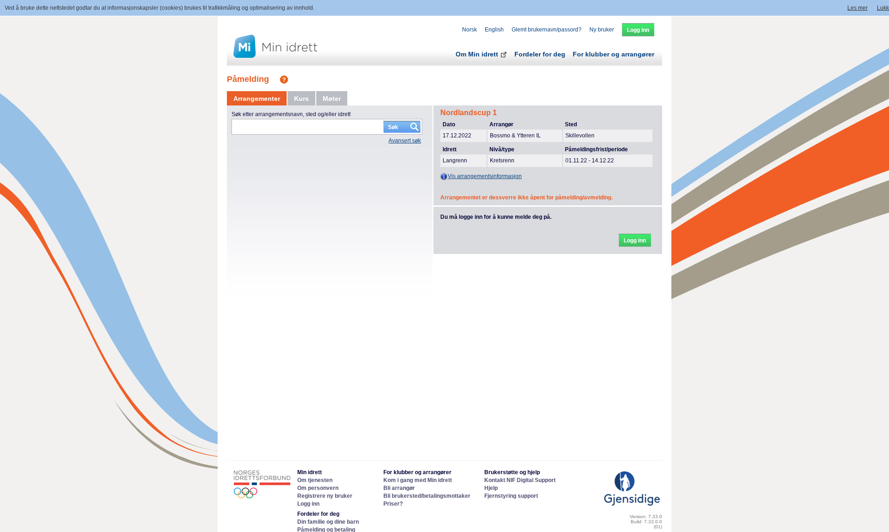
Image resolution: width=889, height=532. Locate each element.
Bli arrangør (399, 488)
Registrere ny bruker (324, 496)
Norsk (469, 29)
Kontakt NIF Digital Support (520, 480)
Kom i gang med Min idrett (417, 480)
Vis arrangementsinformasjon (485, 176)
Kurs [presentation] (301, 98)
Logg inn (308, 504)
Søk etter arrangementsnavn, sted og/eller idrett (291, 114)
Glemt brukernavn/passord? (547, 29)
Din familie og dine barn (328, 522)
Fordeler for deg (539, 54)
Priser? (393, 504)
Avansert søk (404, 140)
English (494, 29)
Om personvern (317, 488)
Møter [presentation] (332, 98)
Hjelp (491, 488)
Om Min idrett (478, 54)
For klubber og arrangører (613, 54)
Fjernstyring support (511, 496)
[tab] (257, 98)
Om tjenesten (314, 480)
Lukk (883, 8)
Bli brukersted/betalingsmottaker (426, 496)
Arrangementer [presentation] (256, 98)
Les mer (857, 8)
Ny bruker (601, 29)
